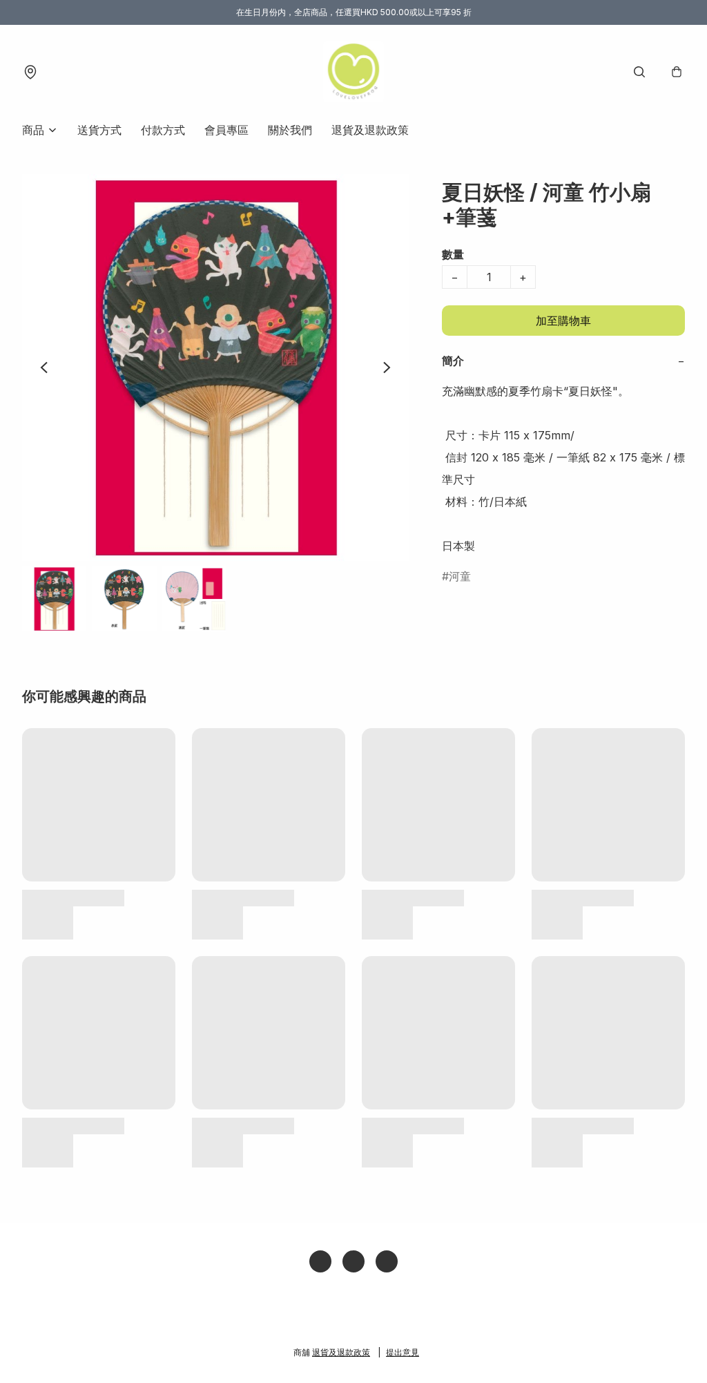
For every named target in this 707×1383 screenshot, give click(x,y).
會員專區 (226, 130)
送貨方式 (99, 130)
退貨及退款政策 (370, 130)
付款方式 (163, 130)
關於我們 (290, 130)
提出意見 (402, 1352)
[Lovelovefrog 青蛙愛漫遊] (353, 71)
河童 (460, 576)
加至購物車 (563, 320)
